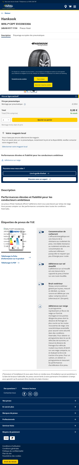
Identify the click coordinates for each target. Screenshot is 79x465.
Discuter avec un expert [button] (38, 179)
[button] (75, 6)
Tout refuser (41, 79)
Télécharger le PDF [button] (8, 263)
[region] (39, 79)
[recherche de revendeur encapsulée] (65, 6)
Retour (7, 13)
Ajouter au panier (45, 120)
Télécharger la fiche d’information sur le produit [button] (12, 257)
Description (6, 35)
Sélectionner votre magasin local (14, 146)
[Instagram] (36, 394)
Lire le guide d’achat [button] (38, 173)
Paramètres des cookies (19, 79)
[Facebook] (24, 394)
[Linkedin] (30, 394)
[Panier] (70, 6)
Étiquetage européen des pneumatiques (28, 35)
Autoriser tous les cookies (43, 85)
